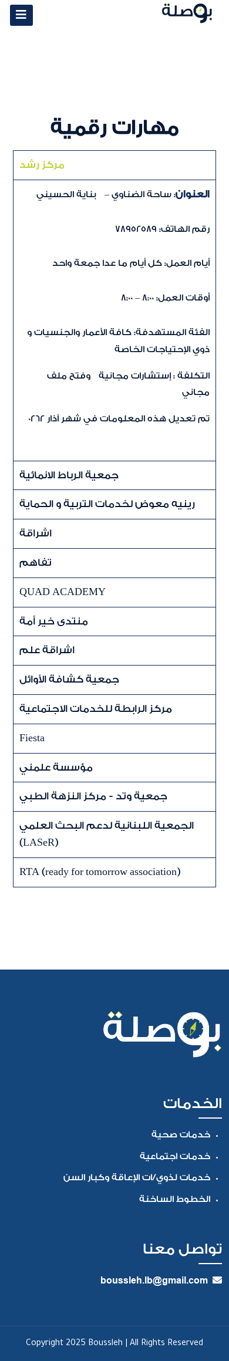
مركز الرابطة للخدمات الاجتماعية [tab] (95, 708)
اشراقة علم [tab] (47, 650)
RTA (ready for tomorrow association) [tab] (100, 871)
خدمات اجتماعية (175, 1156)
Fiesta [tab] (32, 738)
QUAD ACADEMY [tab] (62, 591)
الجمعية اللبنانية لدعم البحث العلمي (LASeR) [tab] (106, 834)
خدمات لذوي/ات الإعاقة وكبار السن (136, 1178)
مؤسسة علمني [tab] (56, 767)
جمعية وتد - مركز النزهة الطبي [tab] (93, 796)
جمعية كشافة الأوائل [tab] (69, 679)
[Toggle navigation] (21, 15)
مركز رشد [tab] (42, 164)
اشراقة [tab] (35, 533)
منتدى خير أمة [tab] (53, 621)
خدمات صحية (180, 1135)
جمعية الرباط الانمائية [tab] (69, 475)
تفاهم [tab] (35, 562)
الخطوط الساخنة (174, 1199)
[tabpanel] (114, 320)
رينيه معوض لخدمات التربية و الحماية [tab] (107, 503)
